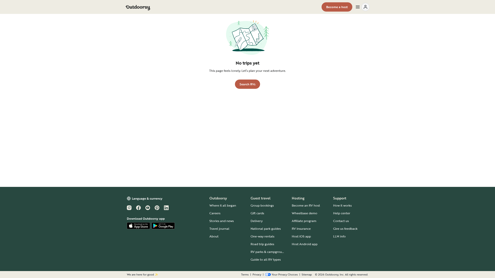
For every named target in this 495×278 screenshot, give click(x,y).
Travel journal (219, 228)
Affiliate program (304, 221)
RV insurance (301, 228)
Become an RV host (306, 205)
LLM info (339, 236)
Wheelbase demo (304, 213)
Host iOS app (301, 236)
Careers (214, 213)
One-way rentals (262, 236)
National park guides (266, 228)
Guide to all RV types (266, 259)
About (213, 236)
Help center (341, 213)
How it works (342, 205)
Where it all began (222, 205)
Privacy (257, 274)
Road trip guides (262, 244)
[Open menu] (362, 7)
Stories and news (221, 221)
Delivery (257, 221)
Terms (245, 274)
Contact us (341, 221)
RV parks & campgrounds (269, 251)
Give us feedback (345, 228)
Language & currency (147, 198)
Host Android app (304, 244)
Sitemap (307, 274)
